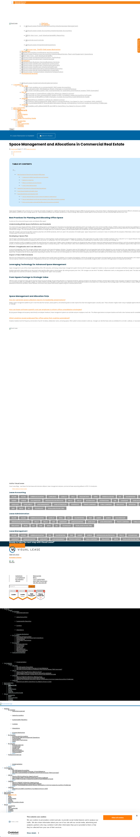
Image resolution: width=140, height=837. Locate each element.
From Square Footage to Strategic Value (28, 191)
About (17, 581)
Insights (10, 691)
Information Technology (23, 640)
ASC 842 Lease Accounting (24, 667)
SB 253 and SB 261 (39, 582)
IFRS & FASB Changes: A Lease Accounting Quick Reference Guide (36, 674)
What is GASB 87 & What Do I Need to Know (29, 677)
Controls (19, 625)
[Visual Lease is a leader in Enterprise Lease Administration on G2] (22, 599)
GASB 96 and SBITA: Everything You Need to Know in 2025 (33, 681)
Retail (26, 525)
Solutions (18, 575)
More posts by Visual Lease (19, 489)
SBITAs (21, 508)
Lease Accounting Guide (15, 693)
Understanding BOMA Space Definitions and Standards (35, 177)
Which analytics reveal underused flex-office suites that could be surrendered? (40, 202)
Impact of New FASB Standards (29, 185)
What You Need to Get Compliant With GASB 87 (30, 678)
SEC (29, 508)
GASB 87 (14, 500)
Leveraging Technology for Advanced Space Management (32, 188)
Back (13, 734)
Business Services (21, 644)
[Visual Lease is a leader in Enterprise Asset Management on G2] (31, 599)
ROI (33, 525)
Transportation (21, 651)
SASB (13, 508)
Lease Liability (28, 504)
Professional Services (18, 652)
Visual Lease (14, 149)
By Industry (19, 579)
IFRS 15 (70, 500)
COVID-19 (64, 496)
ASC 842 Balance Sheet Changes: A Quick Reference (32, 668)
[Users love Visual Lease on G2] (40, 599)
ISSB (115, 500)
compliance (52, 496)
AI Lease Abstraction (22, 634)
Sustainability (20, 639)
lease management (43, 504)
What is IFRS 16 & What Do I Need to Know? (29, 672)
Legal (18, 641)
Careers (10, 699)
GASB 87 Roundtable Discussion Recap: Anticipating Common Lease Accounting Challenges (44, 679)
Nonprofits (75, 504)
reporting (132, 504)
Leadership (11, 695)
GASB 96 (23, 500)
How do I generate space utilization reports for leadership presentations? (39, 196)
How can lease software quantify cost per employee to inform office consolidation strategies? (43, 199)
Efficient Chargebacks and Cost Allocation (32, 182)
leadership (124, 500)
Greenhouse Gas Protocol (54, 500)
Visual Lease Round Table (56, 508)
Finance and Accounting (23, 636)
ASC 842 (23, 496)
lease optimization (60, 504)
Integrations (90, 500)
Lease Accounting (31, 149)
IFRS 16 (79, 500)
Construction (20, 645)
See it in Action (47, 136)
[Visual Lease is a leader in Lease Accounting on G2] (13, 599)
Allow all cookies (118, 817)
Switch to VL (12, 685)
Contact (10, 700)
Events (10, 690)
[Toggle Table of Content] (13, 170)
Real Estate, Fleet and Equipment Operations (29, 638)
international (104, 500)
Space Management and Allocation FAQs (28, 194)
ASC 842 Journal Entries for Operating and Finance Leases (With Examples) (39, 669)
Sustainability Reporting (23, 621)
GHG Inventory (36, 500)
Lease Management (22, 612)
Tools (10, 688)
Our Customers (39, 579)
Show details (31, 833)
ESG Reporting (130, 496)
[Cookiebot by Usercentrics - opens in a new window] (13, 833)
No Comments (17, 151)
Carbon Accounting (37, 496)
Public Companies (106, 504)
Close (11, 129)
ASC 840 (14, 496)
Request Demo (20, 3)
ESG (120, 496)
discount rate (84, 496)
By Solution (15, 611)
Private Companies (90, 504)
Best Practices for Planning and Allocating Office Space (31, 174)
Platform (6, 609)
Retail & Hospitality (22, 650)
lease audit (15, 504)
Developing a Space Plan (28, 180)
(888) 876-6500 (14, 554)
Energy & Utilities (108, 496)
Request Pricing (20, 2)
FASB (90, 518)
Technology (39, 508)
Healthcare (19, 647)
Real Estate (120, 504)
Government (20, 646)
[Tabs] (10, 610)
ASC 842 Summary (40, 581)
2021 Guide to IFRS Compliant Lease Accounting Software (33, 673)
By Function (15, 635)
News (9, 696)
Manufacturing (20, 649)
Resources (37, 575)
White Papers (12, 689)
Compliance (20, 577)
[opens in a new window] (10, 562)
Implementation (21, 662)
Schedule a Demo (17, 545)
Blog (34, 577)
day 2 (73, 496)
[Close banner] (137, 815)
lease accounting (77, 522)
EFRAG (96, 496)
